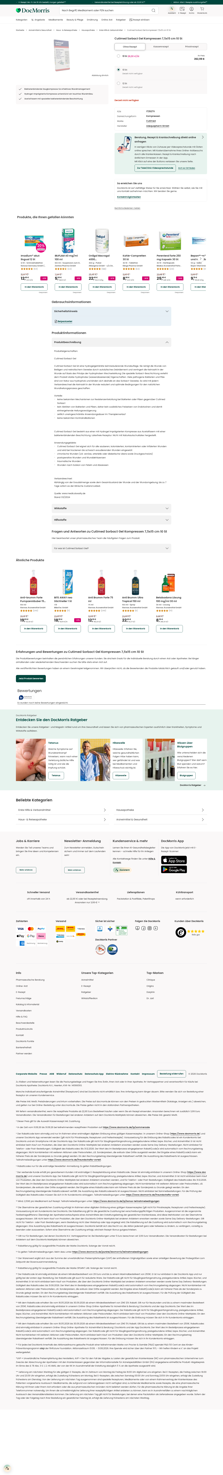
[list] (62, 55)
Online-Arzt (22, 986)
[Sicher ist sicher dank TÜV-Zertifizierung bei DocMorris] (99, 929)
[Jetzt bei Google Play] (183, 869)
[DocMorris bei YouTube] (155, 928)
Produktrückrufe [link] (24, 1028)
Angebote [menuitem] (40, 19)
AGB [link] (51, 1073)
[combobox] (109, 10)
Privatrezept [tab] (192, 46)
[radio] (118, 56)
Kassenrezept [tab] (161, 46)
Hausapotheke (88, 30)
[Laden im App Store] (183, 860)
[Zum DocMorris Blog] (137, 928)
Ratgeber (86, 992)
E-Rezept (20, 992)
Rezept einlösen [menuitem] (141, 19)
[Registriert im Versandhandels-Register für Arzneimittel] (121, 930)
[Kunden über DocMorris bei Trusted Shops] (191, 933)
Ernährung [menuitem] (92, 19)
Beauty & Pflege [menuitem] (75, 19)
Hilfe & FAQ (21, 1016)
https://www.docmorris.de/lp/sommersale (126, 1127)
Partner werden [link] (24, 1053)
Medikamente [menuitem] (56, 19)
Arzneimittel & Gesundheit (40, 30)
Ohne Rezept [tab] (130, 46)
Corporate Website (26, 1073)
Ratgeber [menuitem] (121, 19)
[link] (100, 949)
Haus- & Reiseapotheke (66, 30)
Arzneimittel (87, 979)
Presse (43, 1073)
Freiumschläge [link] (23, 998)
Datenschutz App (94, 1073)
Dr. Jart (150, 998)
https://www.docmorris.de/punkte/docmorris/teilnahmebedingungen (110, 1252)
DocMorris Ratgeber (190, 785)
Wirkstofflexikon (89, 998)
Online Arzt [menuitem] (106, 19)
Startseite (20, 30)
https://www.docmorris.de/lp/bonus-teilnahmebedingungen (126, 1201)
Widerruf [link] (61, 1073)
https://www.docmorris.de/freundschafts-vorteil (74, 1160)
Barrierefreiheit (23, 1047)
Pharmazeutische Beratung (30, 979)
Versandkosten (24, 1010)
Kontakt (135, 1073)
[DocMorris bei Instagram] (149, 928)
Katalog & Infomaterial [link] (27, 1004)
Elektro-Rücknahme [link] (117, 1073)
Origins (150, 986)
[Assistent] (7, 1468)
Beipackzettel (65, 321)
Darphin (151, 992)
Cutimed (151, 121)
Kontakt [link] (20, 1035)
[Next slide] (201, 259)
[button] (155, 168)
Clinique (151, 979)
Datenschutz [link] (75, 1073)
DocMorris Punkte (25, 1041)
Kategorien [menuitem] (21, 19)
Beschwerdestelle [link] (25, 1022)
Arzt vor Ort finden (186, 168)
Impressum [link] (148, 1073)
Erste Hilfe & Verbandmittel (111, 30)
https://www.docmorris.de (185, 1134)
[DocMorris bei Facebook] (143, 928)
